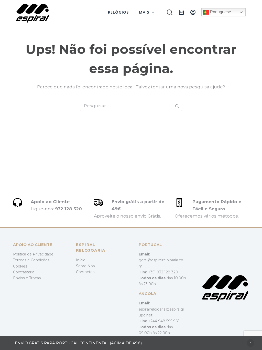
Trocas (35, 278)
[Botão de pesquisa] (177, 106)
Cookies (20, 266)
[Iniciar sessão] (192, 12)
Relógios (118, 12)
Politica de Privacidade (33, 254)
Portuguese (220, 12)
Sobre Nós (85, 266)
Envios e (21, 278)
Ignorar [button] (250, 343)
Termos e (22, 260)
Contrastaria (23, 272)
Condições (40, 260)
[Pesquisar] (169, 12)
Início (80, 260)
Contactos (85, 272)
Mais (144, 12)
